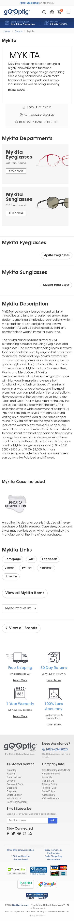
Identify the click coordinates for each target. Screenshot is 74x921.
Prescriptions (14, 777)
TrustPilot (25, 884)
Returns (11, 773)
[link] (38, 870)
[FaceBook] (8, 834)
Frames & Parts (15, 784)
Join (52, 820)
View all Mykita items (24, 593)
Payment (11, 791)
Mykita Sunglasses (56, 285)
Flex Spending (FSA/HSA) (56, 770)
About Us (47, 777)
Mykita (30, 31)
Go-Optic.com (20, 905)
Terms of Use (49, 787)
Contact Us (48, 780)
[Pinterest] (19, 834)
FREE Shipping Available (20, 850)
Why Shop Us (14, 798)
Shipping (12, 770)
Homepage (13, 559)
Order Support (14, 794)
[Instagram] (24, 834)
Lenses (11, 780)
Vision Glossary (50, 798)
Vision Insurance (51, 773)
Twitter (27, 568)
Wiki (31, 559)
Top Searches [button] (38, 915)
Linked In (11, 576)
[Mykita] (19, 749)
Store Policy (48, 791)
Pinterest (46, 568)
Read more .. (17, 90)
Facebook (49, 559)
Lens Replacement (17, 801)
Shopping (12, 787)
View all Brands (22, 628)
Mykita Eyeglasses (56, 255)
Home (7, 31)
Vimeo (9, 568)
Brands (18, 31)
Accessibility (48, 794)
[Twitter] (13, 834)
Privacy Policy (49, 784)
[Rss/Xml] (30, 834)
